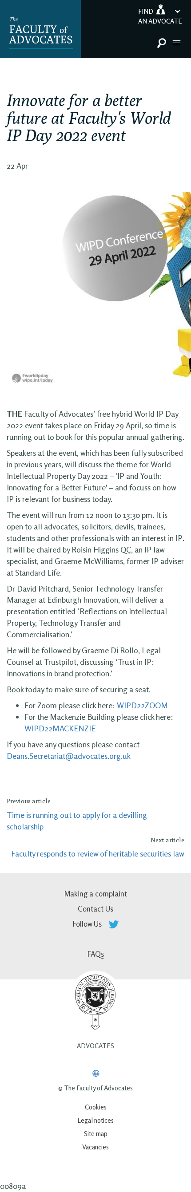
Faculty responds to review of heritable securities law (97, 853)
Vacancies (95, 1147)
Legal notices (95, 1120)
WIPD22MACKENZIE (60, 728)
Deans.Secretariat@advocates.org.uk (69, 756)
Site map (95, 1133)
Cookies (96, 1107)
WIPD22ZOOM (142, 705)
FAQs (96, 954)
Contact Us (95, 908)
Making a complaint (95, 893)
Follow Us (88, 923)
